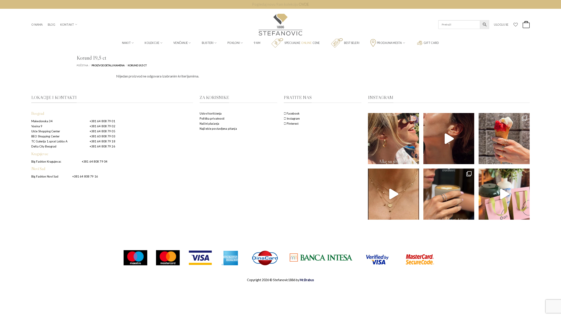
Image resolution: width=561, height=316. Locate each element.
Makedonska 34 (42, 121)
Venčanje (180, 43)
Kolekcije (152, 43)
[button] (501, 25)
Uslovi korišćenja (211, 113)
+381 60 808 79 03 (102, 136)
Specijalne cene (302, 43)
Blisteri (208, 43)
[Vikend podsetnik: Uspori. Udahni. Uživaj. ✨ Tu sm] (448, 194)
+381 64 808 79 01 (102, 121)
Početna (82, 65)
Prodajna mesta (389, 43)
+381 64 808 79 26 (102, 146)
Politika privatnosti (212, 118)
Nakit (126, 43)
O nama (37, 24)
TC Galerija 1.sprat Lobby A (49, 141)
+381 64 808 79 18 (102, 141)
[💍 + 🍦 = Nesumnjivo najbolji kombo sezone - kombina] (504, 138)
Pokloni (233, 43)
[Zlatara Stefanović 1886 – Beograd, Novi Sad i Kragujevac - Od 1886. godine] (280, 25)
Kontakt (67, 24)
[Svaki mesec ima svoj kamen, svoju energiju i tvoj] (448, 138)
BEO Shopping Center (45, 136)
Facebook (293, 113)
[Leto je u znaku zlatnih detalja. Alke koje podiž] (393, 138)
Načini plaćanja (209, 123)
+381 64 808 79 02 (102, 126)
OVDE (304, 4)
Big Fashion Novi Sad (45, 176)
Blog (51, 24)
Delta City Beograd (43, 146)
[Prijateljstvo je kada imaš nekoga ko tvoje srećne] (504, 194)
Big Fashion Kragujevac (46, 161)
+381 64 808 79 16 (85, 176)
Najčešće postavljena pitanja (218, 128)
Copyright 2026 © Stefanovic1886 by (280, 280)
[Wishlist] (515, 24)
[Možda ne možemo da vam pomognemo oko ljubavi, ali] (393, 194)
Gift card (431, 43)
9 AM (257, 43)
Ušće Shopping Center (45, 131)
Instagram (293, 118)
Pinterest (292, 123)
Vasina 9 (36, 126)
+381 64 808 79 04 (94, 161)
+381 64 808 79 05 (102, 131)
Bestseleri (352, 43)
